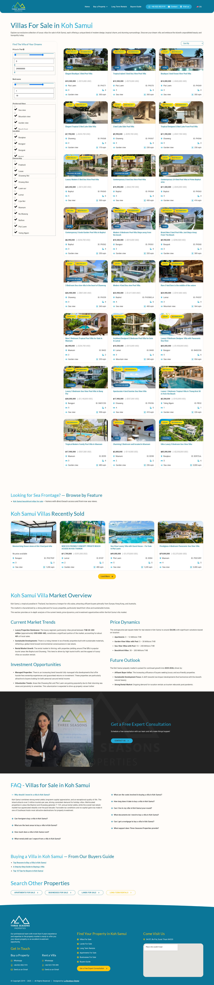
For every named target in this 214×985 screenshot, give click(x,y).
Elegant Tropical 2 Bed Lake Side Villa (80, 127)
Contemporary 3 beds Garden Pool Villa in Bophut (85, 232)
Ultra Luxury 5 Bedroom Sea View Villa (176, 444)
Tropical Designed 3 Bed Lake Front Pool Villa (179, 127)
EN (200, 7)
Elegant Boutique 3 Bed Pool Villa (78, 74)
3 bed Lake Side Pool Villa (123, 127)
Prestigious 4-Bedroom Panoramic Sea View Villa (180, 546)
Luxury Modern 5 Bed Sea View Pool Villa (82, 179)
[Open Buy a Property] (107, 6)
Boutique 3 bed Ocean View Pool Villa (176, 74)
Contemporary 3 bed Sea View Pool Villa (129, 179)
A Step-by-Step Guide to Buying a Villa (28, 867)
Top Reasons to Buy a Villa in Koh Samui (29, 863)
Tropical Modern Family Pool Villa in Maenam (83, 444)
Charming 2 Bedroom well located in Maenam (131, 444)
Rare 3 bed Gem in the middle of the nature (178, 285)
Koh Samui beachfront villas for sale (28, 501)
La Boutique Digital (71, 981)
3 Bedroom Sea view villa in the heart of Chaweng (85, 285)
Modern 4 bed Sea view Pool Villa (126, 285)
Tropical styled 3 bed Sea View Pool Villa (129, 74)
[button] (107, 576)
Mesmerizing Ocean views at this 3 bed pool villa (32, 546)
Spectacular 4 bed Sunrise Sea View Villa (129, 391)
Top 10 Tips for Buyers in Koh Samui (28, 871)
